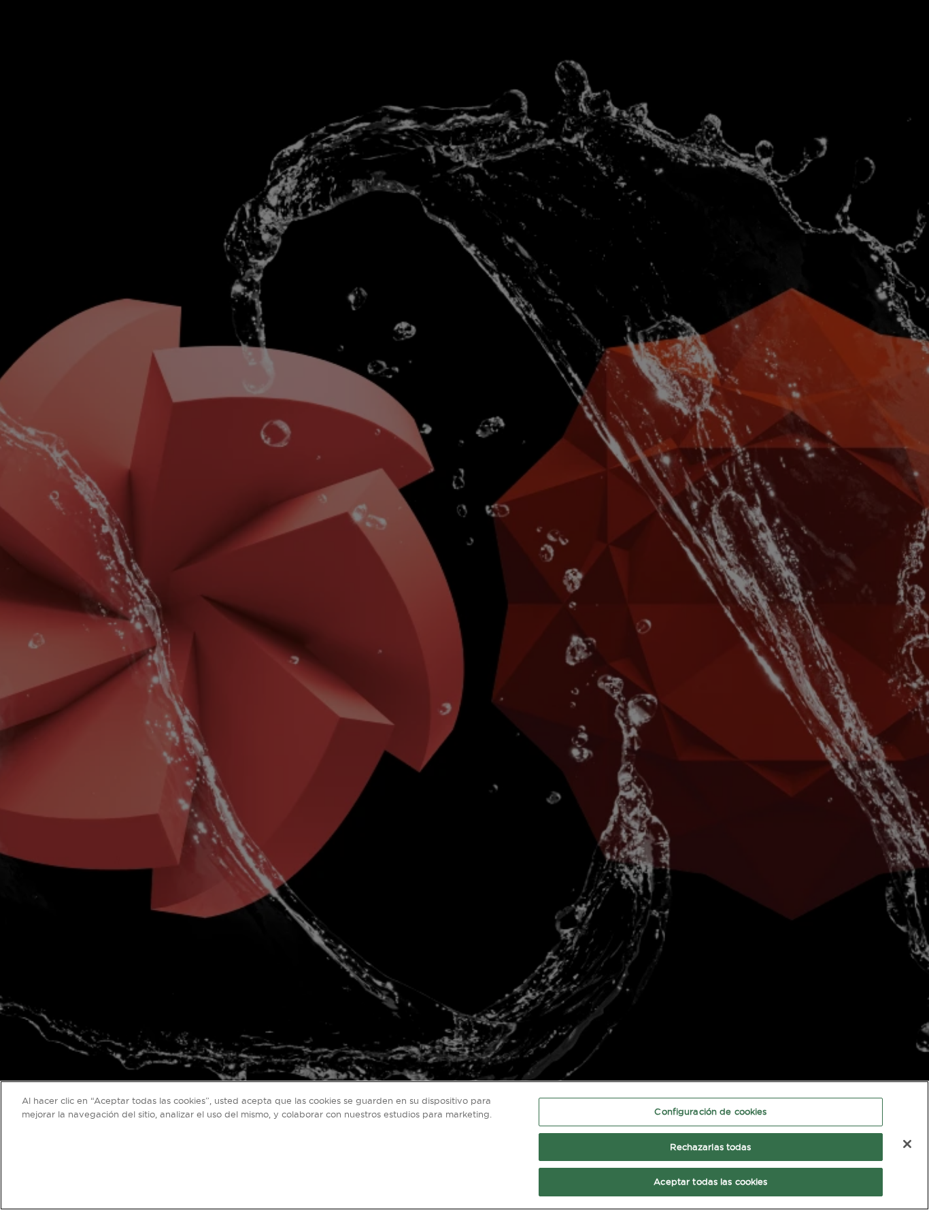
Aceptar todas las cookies (710, 1181)
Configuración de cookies (710, 1111)
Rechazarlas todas (710, 1146)
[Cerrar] (907, 1144)
